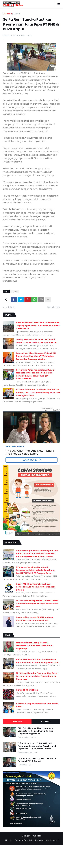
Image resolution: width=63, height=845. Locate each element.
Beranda (7, 13)
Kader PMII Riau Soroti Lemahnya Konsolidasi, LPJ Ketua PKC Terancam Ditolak (35, 587)
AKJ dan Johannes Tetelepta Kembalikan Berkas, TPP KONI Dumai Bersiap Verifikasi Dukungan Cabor (38, 392)
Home (8, 840)
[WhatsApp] (34, 299)
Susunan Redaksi (23, 840)
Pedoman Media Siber (46, 840)
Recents (45, 721)
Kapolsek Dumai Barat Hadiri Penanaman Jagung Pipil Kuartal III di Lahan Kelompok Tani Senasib (38, 325)
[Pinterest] (27, 299)
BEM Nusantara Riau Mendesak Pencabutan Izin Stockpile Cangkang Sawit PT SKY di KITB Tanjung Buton (35, 570)
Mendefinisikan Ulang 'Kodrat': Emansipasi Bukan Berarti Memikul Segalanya (34, 645)
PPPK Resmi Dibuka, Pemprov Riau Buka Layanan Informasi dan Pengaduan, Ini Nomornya (36, 676)
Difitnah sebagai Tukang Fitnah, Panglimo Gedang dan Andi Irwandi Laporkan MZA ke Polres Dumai (37, 746)
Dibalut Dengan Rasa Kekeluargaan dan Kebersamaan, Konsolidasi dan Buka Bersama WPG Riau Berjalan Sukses (37, 553)
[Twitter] (21, 299)
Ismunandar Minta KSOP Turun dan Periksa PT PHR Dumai (37, 759)
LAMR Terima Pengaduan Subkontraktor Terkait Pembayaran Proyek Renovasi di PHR (37, 603)
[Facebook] (14, 299)
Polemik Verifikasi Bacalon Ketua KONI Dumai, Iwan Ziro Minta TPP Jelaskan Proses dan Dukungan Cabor (36, 356)
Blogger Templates (31, 835)
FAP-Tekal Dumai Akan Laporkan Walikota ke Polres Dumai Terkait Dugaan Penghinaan (36, 731)
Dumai (17, 13)
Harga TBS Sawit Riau (27, 690)
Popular (17, 721)
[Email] (41, 299)
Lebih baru (10, 307)
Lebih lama (52, 307)
